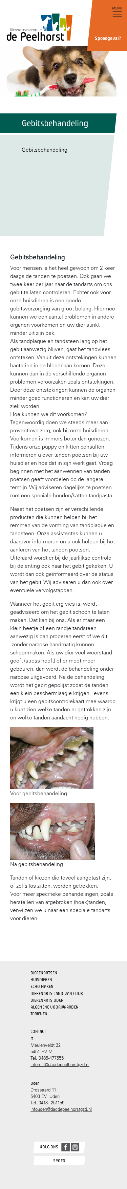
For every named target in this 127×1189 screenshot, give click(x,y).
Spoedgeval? (108, 38)
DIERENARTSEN (43, 972)
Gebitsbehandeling (44, 149)
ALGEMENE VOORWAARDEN (54, 1007)
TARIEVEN (38, 1013)
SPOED (59, 1160)
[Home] (36, 21)
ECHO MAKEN (42, 986)
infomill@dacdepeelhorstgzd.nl (59, 1064)
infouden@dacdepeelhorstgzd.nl (61, 1109)
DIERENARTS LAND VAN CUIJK (56, 993)
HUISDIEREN (41, 979)
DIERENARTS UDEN (47, 1000)
